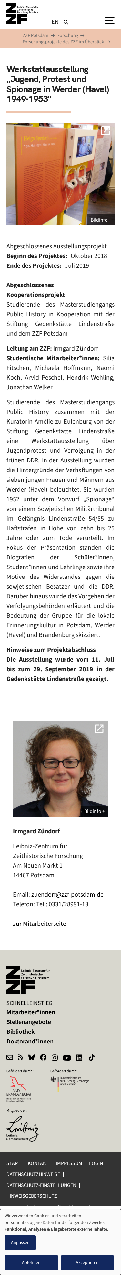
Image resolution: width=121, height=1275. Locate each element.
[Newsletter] (9, 1058)
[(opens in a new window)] (25, 1120)
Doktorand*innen (30, 1041)
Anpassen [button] (20, 1242)
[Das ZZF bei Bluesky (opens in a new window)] (31, 1058)
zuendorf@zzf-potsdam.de (67, 894)
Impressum (69, 1163)
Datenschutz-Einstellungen (41, 1185)
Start (13, 1163)
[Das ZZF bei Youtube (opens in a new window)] (67, 1058)
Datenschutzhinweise (33, 1174)
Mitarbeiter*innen (30, 1012)
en (55, 22)
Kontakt (38, 1163)
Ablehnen (31, 1262)
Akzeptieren (87, 1262)
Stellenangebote (28, 1022)
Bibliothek (20, 1031)
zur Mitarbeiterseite (39, 923)
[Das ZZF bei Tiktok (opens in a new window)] (92, 1058)
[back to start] (22, 13)
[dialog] (60, 1242)
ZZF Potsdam (35, 35)
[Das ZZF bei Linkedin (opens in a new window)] (80, 1058)
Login (96, 1163)
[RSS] (20, 1058)
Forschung (67, 35)
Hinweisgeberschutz (32, 1196)
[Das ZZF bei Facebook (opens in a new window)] (43, 1058)
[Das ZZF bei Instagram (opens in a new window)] (55, 1058)
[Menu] (110, 20)
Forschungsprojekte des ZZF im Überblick (63, 42)
